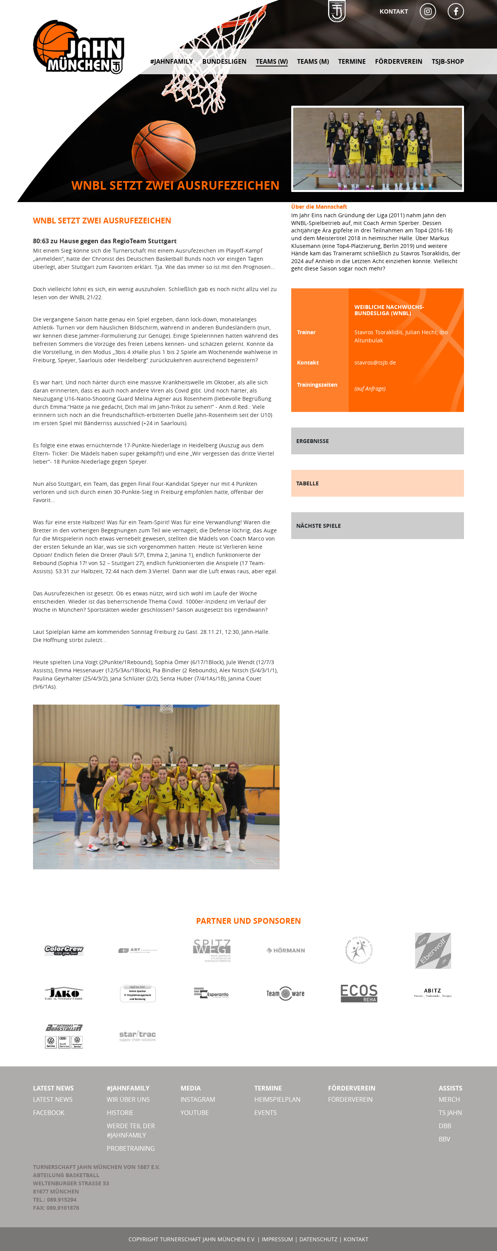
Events (265, 1112)
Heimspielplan (277, 1099)
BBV (444, 1139)
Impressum (277, 1239)
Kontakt (394, 11)
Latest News (53, 1099)
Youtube (195, 1112)
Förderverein (350, 1099)
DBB (445, 1126)
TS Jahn (450, 1112)
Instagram (198, 1099)
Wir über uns (128, 1099)
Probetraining (131, 1148)
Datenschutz (318, 1239)
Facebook (48, 1112)
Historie (120, 1112)
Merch (449, 1099)
